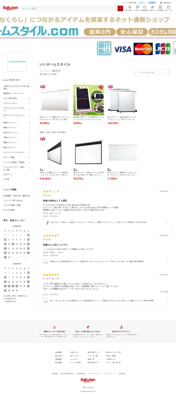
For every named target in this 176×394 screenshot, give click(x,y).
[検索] (120, 8)
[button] (166, 2)
